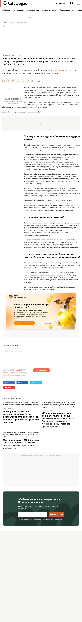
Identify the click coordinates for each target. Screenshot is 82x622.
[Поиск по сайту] (72, 3)
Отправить (41, 370)
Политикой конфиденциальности (52, 519)
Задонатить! (23, 323)
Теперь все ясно (8, 408)
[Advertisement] (41, 330)
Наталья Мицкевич (9, 55)
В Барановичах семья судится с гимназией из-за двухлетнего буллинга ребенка (58, 420)
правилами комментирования (11, 375)
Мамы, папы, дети (47, 410)
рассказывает (61, 70)
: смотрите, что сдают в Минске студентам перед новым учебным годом (21, 444)
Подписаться (56, 515)
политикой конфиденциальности (12, 371)
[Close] (73, 297)
